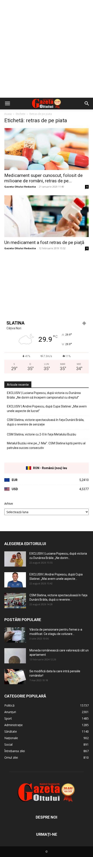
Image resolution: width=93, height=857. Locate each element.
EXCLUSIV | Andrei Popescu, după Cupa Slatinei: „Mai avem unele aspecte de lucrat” (47, 409)
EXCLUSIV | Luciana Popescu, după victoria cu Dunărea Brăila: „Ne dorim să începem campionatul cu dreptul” (44, 395)
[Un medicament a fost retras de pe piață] (46, 216)
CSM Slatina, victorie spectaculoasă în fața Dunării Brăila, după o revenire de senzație (45, 422)
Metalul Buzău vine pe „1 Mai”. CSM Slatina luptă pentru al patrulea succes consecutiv (46, 446)
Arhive (8, 503)
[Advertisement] (46, 49)
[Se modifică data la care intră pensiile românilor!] (15, 676)
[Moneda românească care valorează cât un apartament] (15, 655)
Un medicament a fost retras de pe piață (44, 242)
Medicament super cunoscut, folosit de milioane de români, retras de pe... (43, 178)
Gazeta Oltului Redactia (20, 186)
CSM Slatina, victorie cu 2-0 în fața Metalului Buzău (41, 434)
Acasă (8, 114)
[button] (7, 103)
